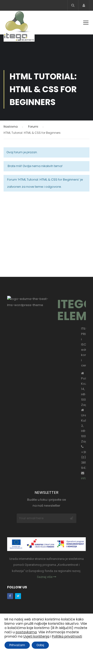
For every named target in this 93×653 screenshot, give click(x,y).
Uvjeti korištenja (36, 636)
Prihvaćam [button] (17, 645)
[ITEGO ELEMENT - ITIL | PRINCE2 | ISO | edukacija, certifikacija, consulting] (19, 27)
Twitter (18, 596)
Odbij (40, 645)
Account (84, 5)
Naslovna (11, 127)
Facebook (10, 596)
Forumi (33, 127)
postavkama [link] (26, 632)
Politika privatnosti (67, 636)
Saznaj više (45, 577)
